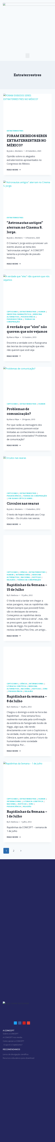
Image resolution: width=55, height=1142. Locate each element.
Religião (11, 580)
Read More (14, 169)
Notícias (36, 577)
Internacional (23, 575)
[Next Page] (21, 851)
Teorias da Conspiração (35, 496)
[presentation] (27, 110)
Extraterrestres (15, 131)
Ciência (23, 572)
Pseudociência (28, 317)
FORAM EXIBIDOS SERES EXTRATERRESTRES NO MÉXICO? (27, 140)
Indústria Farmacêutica (19, 314)
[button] (27, 55)
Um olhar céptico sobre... (21, 498)
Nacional (25, 577)
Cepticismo (12, 312)
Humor (41, 312)
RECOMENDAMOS (11, 1049)
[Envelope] (28, 1023)
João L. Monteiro (16, 151)
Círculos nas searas (23, 503)
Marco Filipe (14, 337)
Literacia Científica (16, 686)
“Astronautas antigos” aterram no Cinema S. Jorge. (25, 227)
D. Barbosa (13, 595)
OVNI (45, 689)
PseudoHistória (14, 319)
